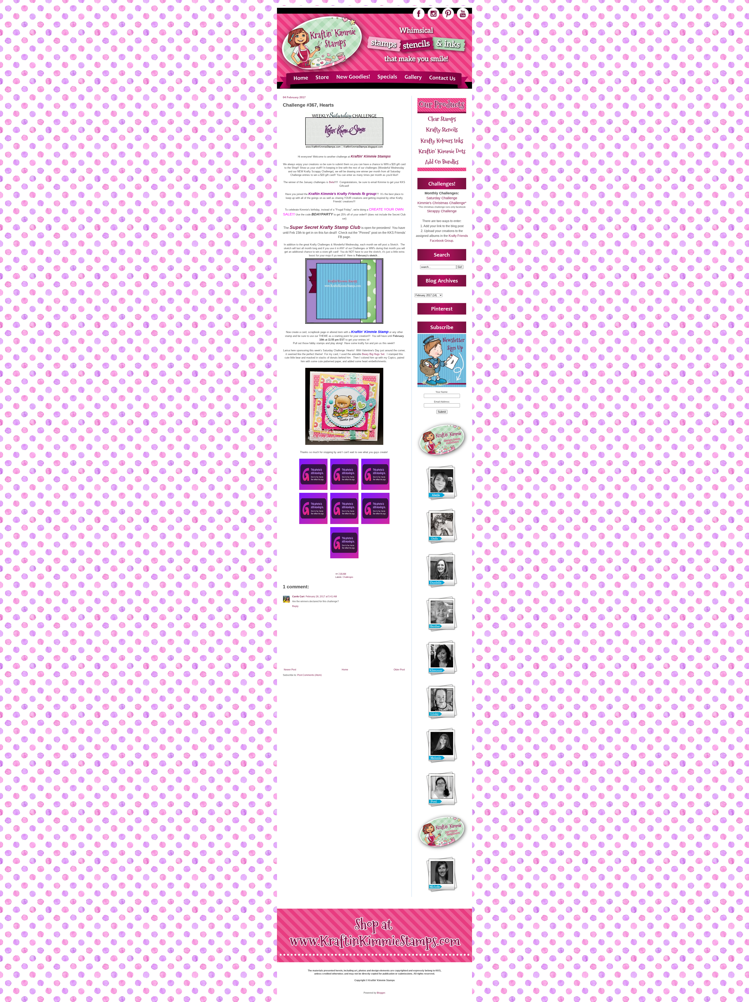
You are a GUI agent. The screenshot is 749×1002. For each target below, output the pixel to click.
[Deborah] (344, 524)
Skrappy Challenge (442, 211)
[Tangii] (375, 524)
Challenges (348, 577)
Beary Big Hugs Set (373, 354)
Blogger (381, 992)
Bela (331, 182)
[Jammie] (313, 524)
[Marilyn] (344, 490)
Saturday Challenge (441, 198)
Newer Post (290, 669)
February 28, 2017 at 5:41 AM (321, 596)
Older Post (399, 669)
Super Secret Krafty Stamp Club (325, 227)
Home (345, 669)
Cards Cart (298, 596)
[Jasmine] (313, 490)
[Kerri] (344, 558)
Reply (295, 606)
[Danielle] (375, 490)
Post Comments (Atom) (309, 675)
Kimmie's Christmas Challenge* (441, 203)
